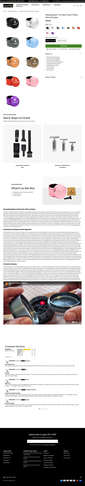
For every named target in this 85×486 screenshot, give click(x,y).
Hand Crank (6, 460)
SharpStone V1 (6, 455)
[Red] (79, 28)
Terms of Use (45, 444)
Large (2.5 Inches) (61, 40)
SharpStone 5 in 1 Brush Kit (22, 165)
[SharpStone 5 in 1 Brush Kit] (22, 144)
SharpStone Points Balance (49, 467)
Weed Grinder (6, 462)
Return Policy (67, 453)
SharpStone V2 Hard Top (15, 218)
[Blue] (63, 28)
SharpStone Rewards (48, 465)
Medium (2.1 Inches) (50, 40)
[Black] (47, 28)
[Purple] (53, 33)
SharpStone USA (11, 480)
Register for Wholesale (48, 455)
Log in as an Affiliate (48, 462)
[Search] (74, 5)
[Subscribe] (56, 441)
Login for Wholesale (48, 457)
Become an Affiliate (47, 460)
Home (4, 11)
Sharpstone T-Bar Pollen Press (62, 165)
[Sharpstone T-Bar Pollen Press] (62, 144)
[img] (12, 360)
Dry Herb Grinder (76, 224)
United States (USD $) (10, 477)
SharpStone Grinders (8, 453)
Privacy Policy (67, 457)
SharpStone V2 (6, 457)
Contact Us (46, 453)
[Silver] (53, 28)
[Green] (68, 28)
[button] (20, 349)
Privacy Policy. (52, 444)
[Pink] (47, 33)
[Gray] (58, 28)
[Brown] (73, 28)
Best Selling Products (12, 11)
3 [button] (42, 408)
